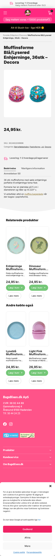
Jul (42, 147)
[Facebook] (5, 424)
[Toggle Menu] (5, 12)
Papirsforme (35, 147)
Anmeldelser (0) (12, 173)
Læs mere (14, 295)
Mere (27, 546)
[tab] (12, 168)
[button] (50, 486)
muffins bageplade (33, 194)
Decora (23, 35)
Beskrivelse (10, 168)
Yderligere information (33, 168)
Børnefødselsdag (21, 147)
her (39, 520)
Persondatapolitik (34, 552)
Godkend (27, 529)
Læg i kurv (13, 287)
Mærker (14, 35)
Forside (6, 35)
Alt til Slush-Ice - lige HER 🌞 (27, 27)
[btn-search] (49, 19)
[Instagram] (11, 424)
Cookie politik (19, 552)
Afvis (27, 537)
